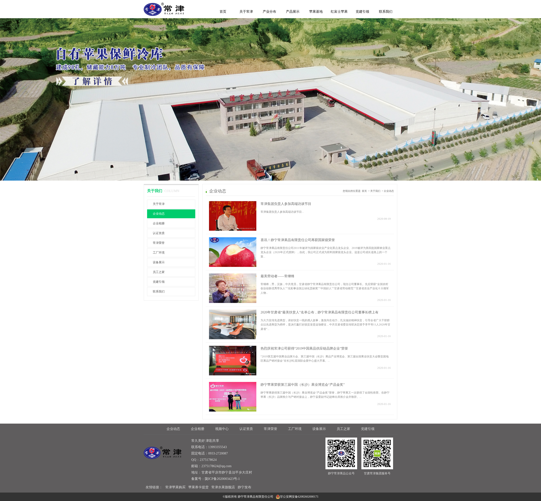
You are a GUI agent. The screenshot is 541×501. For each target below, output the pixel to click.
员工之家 (159, 272)
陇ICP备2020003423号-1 (222, 478)
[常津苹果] (164, 9)
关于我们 (375, 190)
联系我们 (385, 11)
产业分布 (269, 11)
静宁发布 (244, 487)
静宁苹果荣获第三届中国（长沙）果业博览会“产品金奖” (303, 384)
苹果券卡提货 (198, 487)
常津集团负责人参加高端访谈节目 (286, 204)
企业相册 (159, 223)
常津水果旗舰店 (223, 487)
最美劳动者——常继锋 (277, 276)
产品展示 (292, 11)
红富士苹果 (339, 11)
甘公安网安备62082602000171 (299, 496)
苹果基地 (316, 11)
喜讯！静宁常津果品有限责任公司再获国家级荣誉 (298, 240)
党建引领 (362, 11)
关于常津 (246, 11)
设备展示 (159, 262)
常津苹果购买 (175, 487)
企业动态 (159, 213)
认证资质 (159, 233)
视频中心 (222, 429)
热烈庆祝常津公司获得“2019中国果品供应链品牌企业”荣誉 (304, 348)
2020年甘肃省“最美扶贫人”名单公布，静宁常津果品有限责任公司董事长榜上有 (319, 312)
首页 (223, 11)
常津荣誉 (159, 242)
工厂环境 (159, 252)
